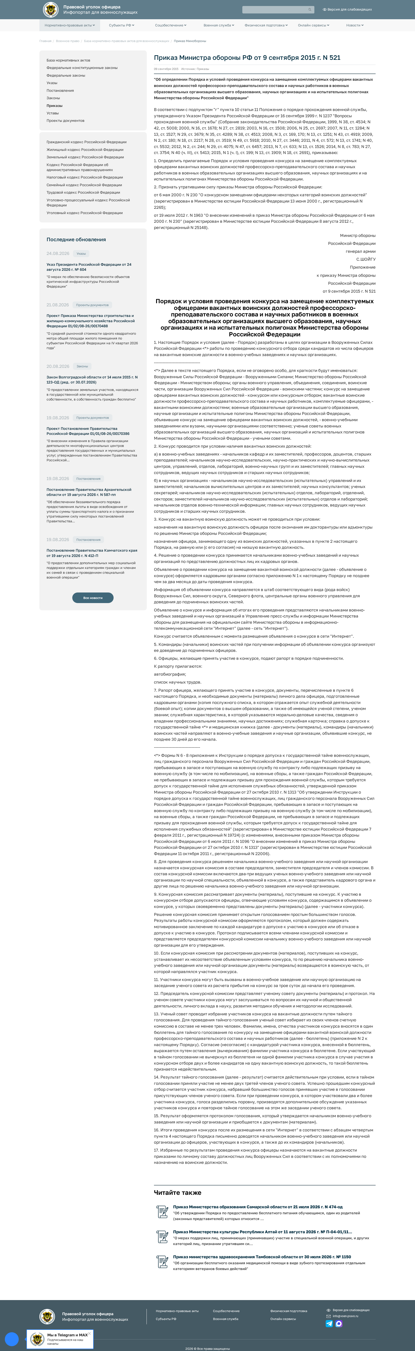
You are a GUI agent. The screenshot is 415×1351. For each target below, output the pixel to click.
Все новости (93, 598)
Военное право (67, 41)
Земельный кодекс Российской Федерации (85, 157)
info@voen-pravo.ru (345, 1316)
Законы (53, 98)
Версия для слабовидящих (350, 9)
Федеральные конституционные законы (82, 67)
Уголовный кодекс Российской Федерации (85, 212)
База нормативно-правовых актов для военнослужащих (126, 41)
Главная (45, 41)
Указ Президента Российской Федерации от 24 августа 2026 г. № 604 (89, 266)
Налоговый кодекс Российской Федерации (85, 177)
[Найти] (310, 9)
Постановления (60, 90)
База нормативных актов (68, 60)
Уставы (53, 113)
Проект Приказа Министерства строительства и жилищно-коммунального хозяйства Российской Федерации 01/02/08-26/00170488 (91, 320)
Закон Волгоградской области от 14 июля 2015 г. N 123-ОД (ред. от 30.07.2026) (92, 379)
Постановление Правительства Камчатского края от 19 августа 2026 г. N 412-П (92, 552)
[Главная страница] (51, 9)
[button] (69, 25)
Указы (52, 82)
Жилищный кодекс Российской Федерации (85, 149)
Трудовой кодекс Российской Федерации (83, 192)
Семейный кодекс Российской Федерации (84, 185)
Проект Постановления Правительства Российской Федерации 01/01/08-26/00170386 (88, 431)
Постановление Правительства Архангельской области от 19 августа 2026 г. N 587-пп (89, 492)
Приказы (54, 105)
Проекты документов (65, 120)
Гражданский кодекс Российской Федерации (87, 142)
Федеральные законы (66, 75)
